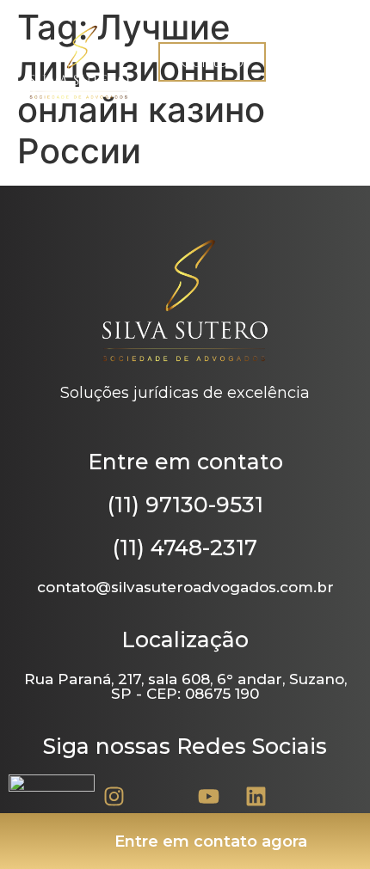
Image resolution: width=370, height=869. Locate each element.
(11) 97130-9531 (185, 504)
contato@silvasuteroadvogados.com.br (185, 587)
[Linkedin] (256, 795)
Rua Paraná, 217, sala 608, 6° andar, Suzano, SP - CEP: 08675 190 (185, 686)
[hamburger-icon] (333, 62)
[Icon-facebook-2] (161, 795)
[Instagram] (114, 795)
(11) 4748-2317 (185, 547)
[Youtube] (209, 795)
